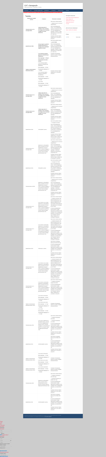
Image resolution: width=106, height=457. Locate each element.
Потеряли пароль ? (5, 434)
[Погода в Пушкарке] (73, 36)
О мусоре (67, 23)
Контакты (67, 10)
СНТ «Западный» (31, 5)
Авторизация (2, 452)
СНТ (30, 10)
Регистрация (2, 428)
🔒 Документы (46, 10)
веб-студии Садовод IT (48, 416)
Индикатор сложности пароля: (5, 443)
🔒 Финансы (53, 10)
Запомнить (2, 433)
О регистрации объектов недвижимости (72, 17)
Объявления (26, 10)
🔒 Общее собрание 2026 (38, 10)
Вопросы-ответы (60, 10)
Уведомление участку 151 (70, 20)
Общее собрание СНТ (69, 19)
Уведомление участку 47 (70, 22)
